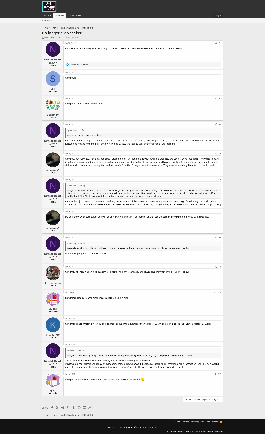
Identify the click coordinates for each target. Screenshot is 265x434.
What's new (75, 15)
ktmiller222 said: (74, 350)
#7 (220, 211)
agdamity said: (74, 130)
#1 (220, 43)
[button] (83, 15)
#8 (220, 237)
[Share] (216, 43)
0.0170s (202, 431)
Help (208, 421)
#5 (220, 153)
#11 (219, 318)
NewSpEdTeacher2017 (54, 37)
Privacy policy (197, 421)
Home (47, 15)
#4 (220, 124)
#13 (219, 374)
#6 (220, 179)
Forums (59, 15)
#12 (219, 344)
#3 (220, 98)
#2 (220, 72)
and (78, 64)
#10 (219, 292)
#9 (220, 266)
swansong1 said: (74, 185)
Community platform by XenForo (132, 427)
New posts (47, 20)
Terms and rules (181, 421)
